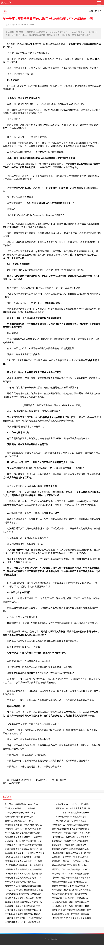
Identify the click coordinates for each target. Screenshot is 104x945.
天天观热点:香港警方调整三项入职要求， (23, 914)
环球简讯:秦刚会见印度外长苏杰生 (20, 881)
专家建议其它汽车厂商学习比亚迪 (71, 820)
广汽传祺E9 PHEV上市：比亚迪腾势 (72, 804)
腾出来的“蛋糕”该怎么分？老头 (19, 820)
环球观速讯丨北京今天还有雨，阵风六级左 (71, 890)
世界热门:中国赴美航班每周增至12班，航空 (71, 910)
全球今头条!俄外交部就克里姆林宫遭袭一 (23, 833)
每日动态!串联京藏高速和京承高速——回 (23, 877)
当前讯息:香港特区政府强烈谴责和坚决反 (70, 873)
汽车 (97, 11)
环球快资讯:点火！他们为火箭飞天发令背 (23, 849)
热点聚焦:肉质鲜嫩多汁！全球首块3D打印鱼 (25, 853)
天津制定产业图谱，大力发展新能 (20, 808)
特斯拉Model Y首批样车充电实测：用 (73, 808)
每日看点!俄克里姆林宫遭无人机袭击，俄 (23, 902)
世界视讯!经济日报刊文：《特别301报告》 (24, 918)
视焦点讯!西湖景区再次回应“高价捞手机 (70, 865)
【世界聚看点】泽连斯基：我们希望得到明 (24, 865)
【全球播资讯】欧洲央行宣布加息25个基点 (71, 853)
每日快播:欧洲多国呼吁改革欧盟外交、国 (23, 825)
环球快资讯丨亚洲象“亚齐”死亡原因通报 (70, 841)
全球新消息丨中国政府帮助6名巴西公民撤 (71, 833)
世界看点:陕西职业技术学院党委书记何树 (23, 845)
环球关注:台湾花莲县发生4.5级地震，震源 (24, 890)
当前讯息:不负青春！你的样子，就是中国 (23, 837)
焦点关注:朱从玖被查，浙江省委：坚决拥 (23, 898)
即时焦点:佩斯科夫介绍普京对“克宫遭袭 (23, 829)
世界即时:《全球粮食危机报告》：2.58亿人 (71, 869)
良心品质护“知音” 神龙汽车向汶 (19, 816)
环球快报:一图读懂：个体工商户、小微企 (70, 861)
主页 (91, 11)
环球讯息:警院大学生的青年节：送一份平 (23, 861)
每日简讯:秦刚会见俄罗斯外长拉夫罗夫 (69, 881)
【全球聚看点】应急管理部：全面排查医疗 (71, 837)
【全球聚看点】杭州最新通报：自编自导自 (71, 877)
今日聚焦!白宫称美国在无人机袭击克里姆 (23, 869)
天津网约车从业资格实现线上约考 (20, 812)
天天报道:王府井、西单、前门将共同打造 (70, 906)
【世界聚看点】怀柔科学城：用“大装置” (23, 894)
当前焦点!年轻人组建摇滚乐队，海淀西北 (23, 857)
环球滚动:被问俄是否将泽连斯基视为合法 (70, 849)
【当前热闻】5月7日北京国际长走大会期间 (71, 918)
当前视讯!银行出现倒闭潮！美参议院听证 (70, 898)
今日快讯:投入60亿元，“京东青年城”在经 (70, 857)
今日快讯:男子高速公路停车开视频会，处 (23, 910)
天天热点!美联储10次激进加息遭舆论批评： (24, 886)
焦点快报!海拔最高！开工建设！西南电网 (70, 914)
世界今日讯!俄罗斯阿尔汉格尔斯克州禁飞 (70, 829)
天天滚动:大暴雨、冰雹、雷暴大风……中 (70, 902)
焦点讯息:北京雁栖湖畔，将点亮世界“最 (70, 894)
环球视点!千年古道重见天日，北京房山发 (23, 873)
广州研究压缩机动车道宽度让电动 (71, 816)
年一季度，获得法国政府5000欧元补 (21, 804)
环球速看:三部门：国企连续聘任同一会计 (23, 841)
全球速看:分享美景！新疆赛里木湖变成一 (23, 906)
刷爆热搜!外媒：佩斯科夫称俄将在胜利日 (70, 825)
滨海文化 (6, 2)
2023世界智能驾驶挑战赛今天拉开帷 (72, 812)
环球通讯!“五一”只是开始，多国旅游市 (69, 845)
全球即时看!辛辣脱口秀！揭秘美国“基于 (23, 922)
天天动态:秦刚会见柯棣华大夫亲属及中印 (70, 886)
